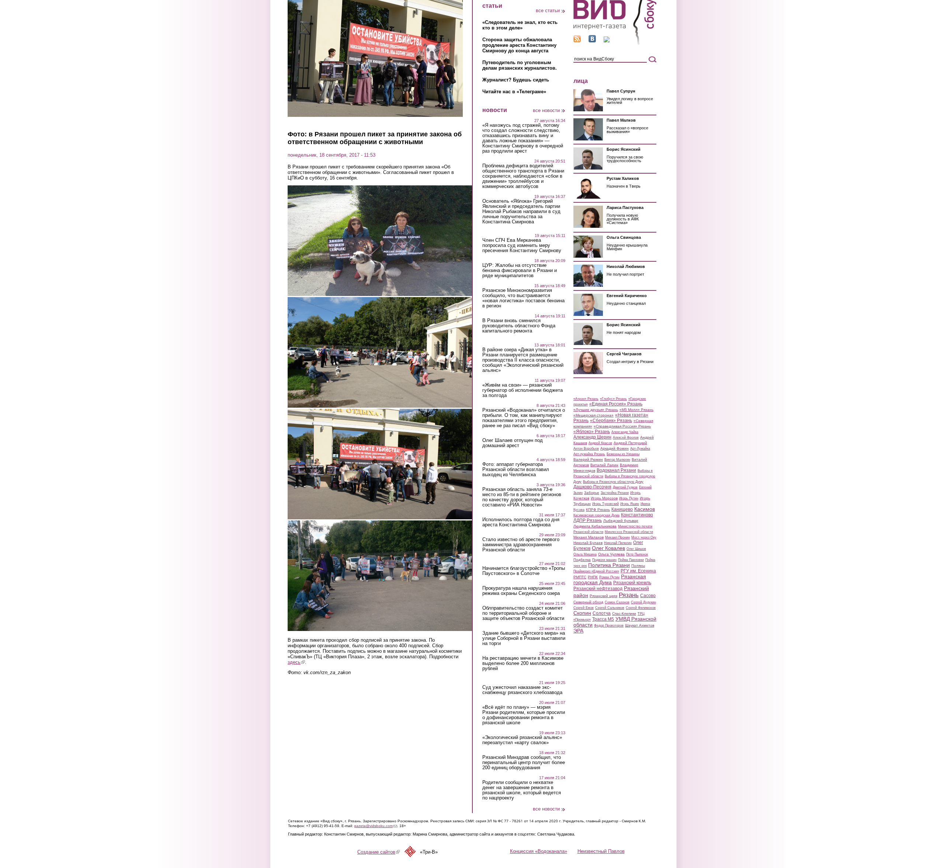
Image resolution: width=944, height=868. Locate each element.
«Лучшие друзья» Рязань (595, 410)
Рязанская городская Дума (609, 579)
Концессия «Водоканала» (538, 851)
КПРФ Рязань (598, 510)
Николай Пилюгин (618, 543)
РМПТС (579, 577)
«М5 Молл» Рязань (636, 410)
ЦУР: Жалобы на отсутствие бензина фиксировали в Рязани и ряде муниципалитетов (519, 270)
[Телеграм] (607, 40)
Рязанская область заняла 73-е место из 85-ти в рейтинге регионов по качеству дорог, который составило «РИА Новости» (521, 497)
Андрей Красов (600, 443)
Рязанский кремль (632, 582)
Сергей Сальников (609, 608)
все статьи (548, 10)
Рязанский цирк (603, 596)
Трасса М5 (603, 619)
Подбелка (582, 560)
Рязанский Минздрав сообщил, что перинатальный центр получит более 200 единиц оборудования (523, 762)
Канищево (622, 509)
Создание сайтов (378, 852)
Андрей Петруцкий (630, 443)
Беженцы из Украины (623, 454)
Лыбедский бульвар (620, 521)
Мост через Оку (643, 537)
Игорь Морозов (604, 498)
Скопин (582, 613)
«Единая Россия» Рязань (615, 404)
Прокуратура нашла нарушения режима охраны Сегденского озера (521, 591)
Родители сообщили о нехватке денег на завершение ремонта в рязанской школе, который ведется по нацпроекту (521, 790)
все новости (546, 110)
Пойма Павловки (631, 560)
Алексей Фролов (626, 437)
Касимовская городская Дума (596, 515)
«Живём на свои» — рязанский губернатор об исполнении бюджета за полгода (522, 390)
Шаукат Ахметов (639, 625)
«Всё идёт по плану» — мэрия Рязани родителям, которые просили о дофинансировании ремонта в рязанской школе (523, 715)
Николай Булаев (588, 543)
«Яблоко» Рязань (591, 431)
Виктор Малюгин (617, 459)
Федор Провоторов (609, 625)
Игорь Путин (628, 498)
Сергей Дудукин (643, 602)
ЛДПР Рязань (587, 520)
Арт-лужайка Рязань (589, 454)
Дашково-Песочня (592, 486)
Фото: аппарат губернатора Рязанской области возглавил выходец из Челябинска (515, 469)
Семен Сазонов (617, 602)
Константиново (637, 514)
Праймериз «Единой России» (596, 571)
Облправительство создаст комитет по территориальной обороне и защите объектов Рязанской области (523, 613)
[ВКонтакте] (592, 40)
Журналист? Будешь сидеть (515, 80)
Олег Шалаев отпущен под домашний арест (512, 443)
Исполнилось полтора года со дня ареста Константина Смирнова (520, 522)
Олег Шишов (636, 549)
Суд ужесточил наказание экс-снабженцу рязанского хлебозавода (522, 690)
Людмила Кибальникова (595, 526)
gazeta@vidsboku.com (375, 826)
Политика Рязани (609, 565)
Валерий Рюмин (588, 459)
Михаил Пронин (617, 537)
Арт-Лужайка (640, 448)
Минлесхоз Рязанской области (629, 532)
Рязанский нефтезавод (597, 588)
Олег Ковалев (608, 548)
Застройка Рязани (615, 493)
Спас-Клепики (624, 613)
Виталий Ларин (604, 465)
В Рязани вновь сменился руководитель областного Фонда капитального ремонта (518, 326)
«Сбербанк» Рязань (611, 420)
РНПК (593, 577)
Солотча (602, 613)
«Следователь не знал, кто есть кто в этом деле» (520, 25)
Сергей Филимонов (641, 608)
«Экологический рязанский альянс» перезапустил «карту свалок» (522, 740)
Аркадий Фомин (614, 448)
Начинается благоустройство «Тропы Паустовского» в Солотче (523, 571)
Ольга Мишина (585, 554)
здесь (296, 662)
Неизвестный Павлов (601, 851)
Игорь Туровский (605, 504)
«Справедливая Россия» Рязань (622, 426)
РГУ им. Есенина (638, 571)
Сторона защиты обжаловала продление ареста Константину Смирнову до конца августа (519, 45)
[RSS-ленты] (577, 40)
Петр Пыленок (637, 554)
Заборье (591, 493)
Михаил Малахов (588, 537)
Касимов (644, 509)
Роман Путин (609, 577)
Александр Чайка (624, 432)
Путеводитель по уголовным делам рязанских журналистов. (519, 65)
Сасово (648, 595)
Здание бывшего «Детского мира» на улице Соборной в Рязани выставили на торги (523, 638)
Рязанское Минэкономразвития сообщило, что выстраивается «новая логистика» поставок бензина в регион (523, 298)
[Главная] (614, 43)
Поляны (638, 566)
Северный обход (588, 602)
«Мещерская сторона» (593, 415)
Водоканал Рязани (616, 470)
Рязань (629, 595)
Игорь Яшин (629, 504)
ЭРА (578, 631)
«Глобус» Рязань (613, 399)
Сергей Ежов (583, 608)
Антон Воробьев (586, 448)
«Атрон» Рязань (585, 399)
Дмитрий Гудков (625, 487)
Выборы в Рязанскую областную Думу (613, 482)
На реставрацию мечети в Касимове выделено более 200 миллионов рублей (522, 663)
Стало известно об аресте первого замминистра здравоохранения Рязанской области (520, 544)
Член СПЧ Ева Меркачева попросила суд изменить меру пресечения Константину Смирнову (521, 245)
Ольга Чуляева (611, 554)
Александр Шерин (592, 437)
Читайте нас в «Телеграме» (514, 91)
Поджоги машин (604, 560)
